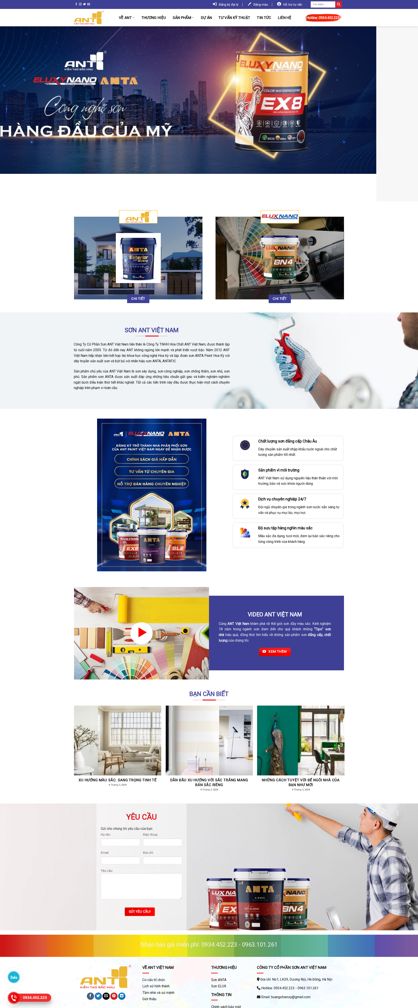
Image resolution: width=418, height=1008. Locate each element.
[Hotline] (13, 997)
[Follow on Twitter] (84, 4)
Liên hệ (284, 17)
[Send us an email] (88, 4)
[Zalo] (13, 977)
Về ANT (125, 17)
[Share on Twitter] (98, 996)
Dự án (206, 17)
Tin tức (264, 17)
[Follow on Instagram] (80, 4)
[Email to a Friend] (106, 996)
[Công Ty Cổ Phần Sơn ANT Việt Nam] (93, 17)
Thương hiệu (154, 17)
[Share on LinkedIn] (121, 996)
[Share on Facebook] (90, 996)
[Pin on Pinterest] (114, 996)
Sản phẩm (182, 17)
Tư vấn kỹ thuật (234, 17)
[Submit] (338, 4)
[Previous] (14, 113)
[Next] (404, 113)
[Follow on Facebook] (76, 4)
